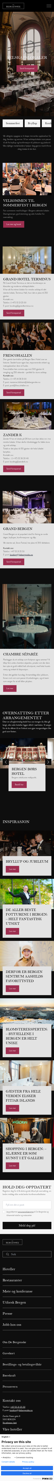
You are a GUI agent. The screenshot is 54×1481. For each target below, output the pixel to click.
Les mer (9, 688)
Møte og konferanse (18, 1291)
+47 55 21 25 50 (17, 1407)
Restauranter (12, 1280)
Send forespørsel (27, 68)
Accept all (27, 1468)
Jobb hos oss (12, 1324)
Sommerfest (13, 123)
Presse (7, 1313)
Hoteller (9, 1269)
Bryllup (32, 123)
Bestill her (19, 784)
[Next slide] (48, 762)
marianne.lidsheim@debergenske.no (25, 382)
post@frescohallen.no (19, 385)
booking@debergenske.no (21, 554)
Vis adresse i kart (10, 1422)
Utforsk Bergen (14, 1302)
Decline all (27, 1473)
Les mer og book (13, 224)
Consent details (8, 1462)
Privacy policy (28, 1462)
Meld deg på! (27, 1225)
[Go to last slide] (6, 762)
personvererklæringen (26, 1212)
